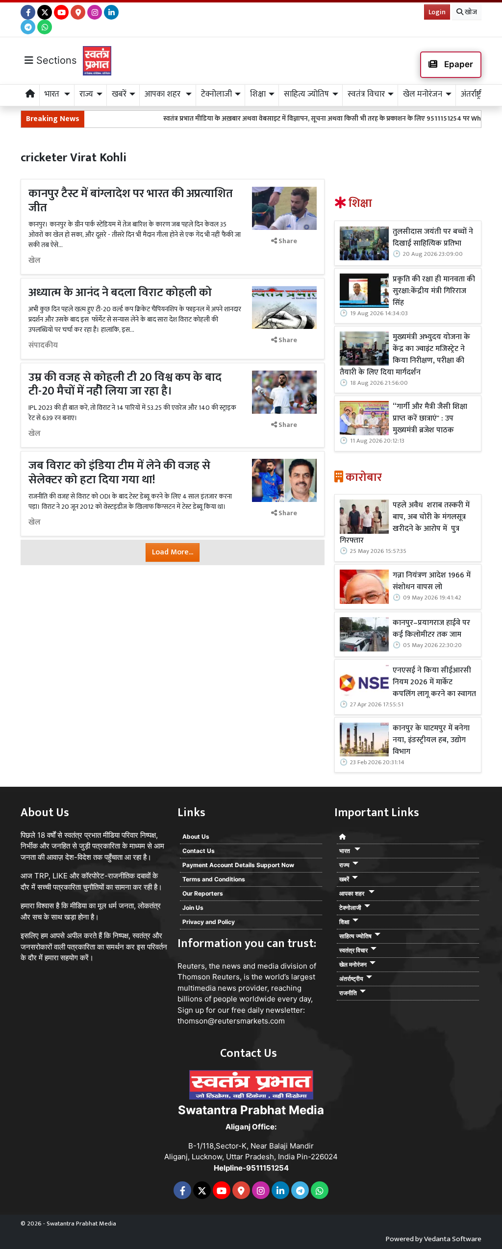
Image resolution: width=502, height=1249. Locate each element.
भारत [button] (53, 94)
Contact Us (198, 850)
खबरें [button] (119, 94)
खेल (34, 261)
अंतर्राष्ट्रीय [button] (474, 94)
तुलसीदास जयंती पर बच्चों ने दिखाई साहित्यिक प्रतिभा (433, 238)
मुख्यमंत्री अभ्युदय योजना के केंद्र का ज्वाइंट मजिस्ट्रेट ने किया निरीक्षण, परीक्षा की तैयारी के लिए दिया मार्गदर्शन (405, 354)
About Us (195, 836)
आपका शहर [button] (163, 94)
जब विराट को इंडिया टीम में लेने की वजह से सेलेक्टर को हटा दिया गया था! (119, 473)
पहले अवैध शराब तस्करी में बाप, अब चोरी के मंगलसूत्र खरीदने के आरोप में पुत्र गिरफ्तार (405, 523)
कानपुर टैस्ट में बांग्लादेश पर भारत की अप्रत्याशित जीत (130, 201)
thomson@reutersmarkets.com (231, 1020)
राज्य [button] (86, 94)
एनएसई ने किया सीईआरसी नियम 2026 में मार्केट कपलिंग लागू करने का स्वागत (434, 682)
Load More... (172, 552)
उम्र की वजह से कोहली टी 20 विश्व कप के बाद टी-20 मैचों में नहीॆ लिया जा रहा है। (125, 384)
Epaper (457, 64)
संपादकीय (43, 345)
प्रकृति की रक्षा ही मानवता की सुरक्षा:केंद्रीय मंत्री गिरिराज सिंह (434, 291)
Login (437, 12)
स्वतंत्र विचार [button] (366, 94)
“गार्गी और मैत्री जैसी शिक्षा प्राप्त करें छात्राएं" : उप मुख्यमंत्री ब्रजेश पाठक (430, 418)
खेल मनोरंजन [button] (422, 94)
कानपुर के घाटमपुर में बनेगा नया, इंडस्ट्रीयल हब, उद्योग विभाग (431, 740)
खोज (470, 12)
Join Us (192, 907)
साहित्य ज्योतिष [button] (306, 94)
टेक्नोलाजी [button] (216, 94)
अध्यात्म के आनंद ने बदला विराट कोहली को (120, 292)
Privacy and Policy (208, 921)
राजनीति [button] (348, 993)
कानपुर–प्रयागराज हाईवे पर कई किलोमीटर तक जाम (431, 629)
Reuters (191, 966)
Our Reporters (202, 893)
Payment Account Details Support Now (238, 865)
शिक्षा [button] (258, 94)
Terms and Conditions (213, 879)
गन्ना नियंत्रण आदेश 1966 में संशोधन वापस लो (432, 581)
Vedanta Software (452, 1239)
